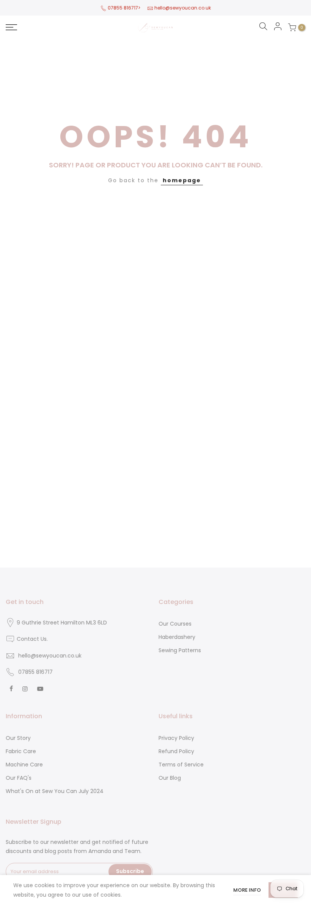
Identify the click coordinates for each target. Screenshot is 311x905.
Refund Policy (176, 751)
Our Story (18, 738)
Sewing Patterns (180, 650)
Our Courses (175, 624)
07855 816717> (124, 8)
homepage (182, 180)
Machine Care (24, 764)
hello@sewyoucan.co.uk (182, 8)
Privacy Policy (176, 738)
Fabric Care (21, 751)
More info (247, 890)
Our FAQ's (18, 778)
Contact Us (32, 639)
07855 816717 (35, 672)
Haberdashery (177, 637)
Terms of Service (181, 764)
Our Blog (170, 778)
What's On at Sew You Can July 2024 (55, 791)
